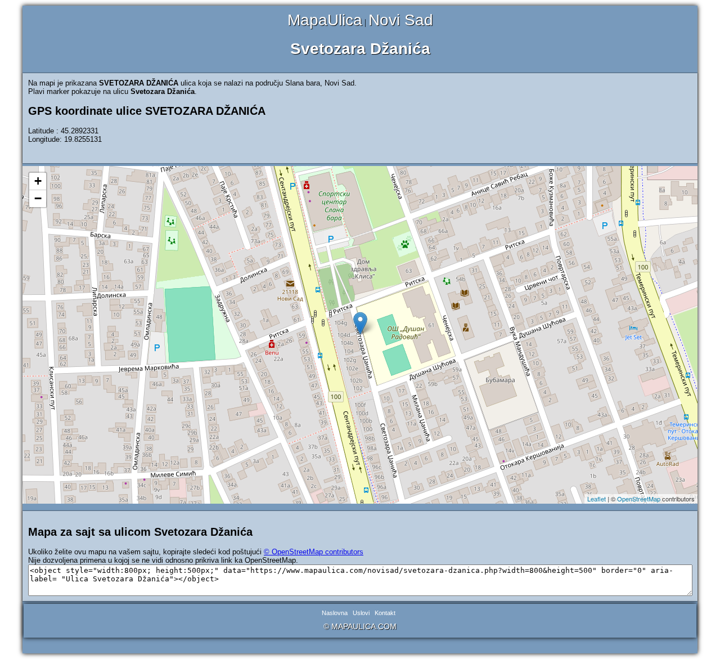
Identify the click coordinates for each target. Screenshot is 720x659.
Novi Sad (400, 20)
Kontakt (385, 612)
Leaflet (596, 498)
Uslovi (361, 612)
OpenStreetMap (638, 498)
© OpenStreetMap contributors (313, 552)
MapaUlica (324, 20)
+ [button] (38, 181)
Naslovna (335, 612)
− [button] (38, 198)
